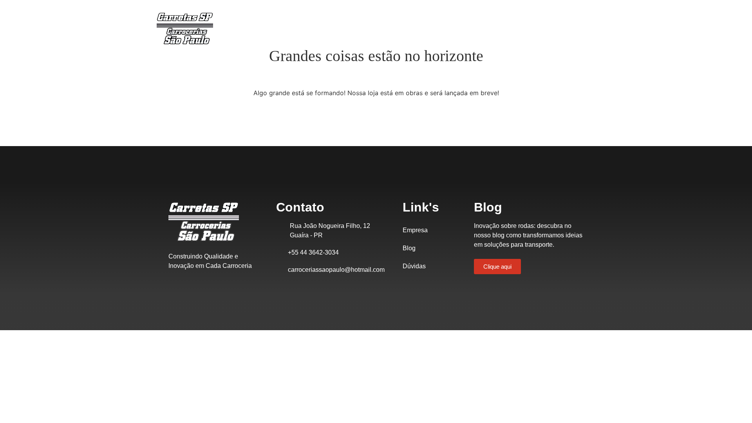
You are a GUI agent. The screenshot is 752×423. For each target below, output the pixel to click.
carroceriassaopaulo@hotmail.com (336, 269)
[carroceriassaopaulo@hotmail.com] (280, 270)
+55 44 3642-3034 (313, 252)
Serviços (445, 28)
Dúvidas (414, 266)
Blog (409, 248)
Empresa (360, 28)
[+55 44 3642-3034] (280, 253)
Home (322, 28)
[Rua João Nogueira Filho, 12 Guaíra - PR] (281, 226)
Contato (486, 28)
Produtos (403, 28)
